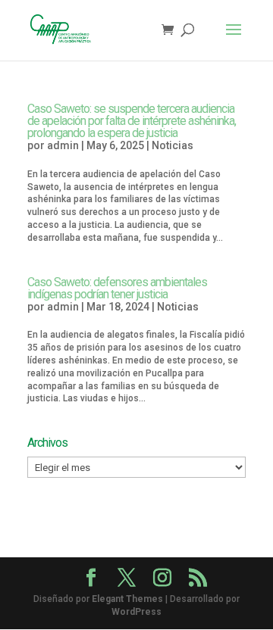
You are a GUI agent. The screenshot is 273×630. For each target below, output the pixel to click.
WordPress (136, 612)
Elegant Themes (127, 599)
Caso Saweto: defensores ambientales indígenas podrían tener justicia (117, 288)
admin (63, 145)
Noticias (172, 145)
